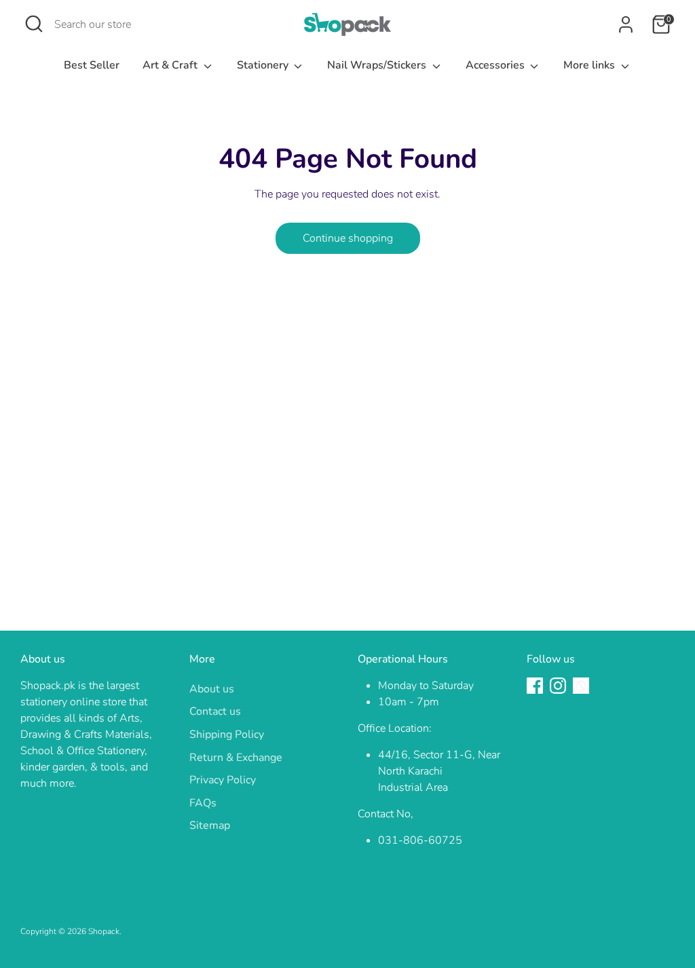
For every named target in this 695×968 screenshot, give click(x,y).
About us (211, 689)
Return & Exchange (235, 757)
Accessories (496, 65)
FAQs (203, 803)
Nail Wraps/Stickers (378, 65)
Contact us (215, 711)
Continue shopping (348, 238)
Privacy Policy (222, 779)
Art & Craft (171, 65)
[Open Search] (34, 23)
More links (590, 65)
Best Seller (91, 65)
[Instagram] (558, 685)
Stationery (264, 65)
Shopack (103, 931)
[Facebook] (535, 685)
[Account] (625, 24)
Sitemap (209, 825)
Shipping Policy (226, 734)
